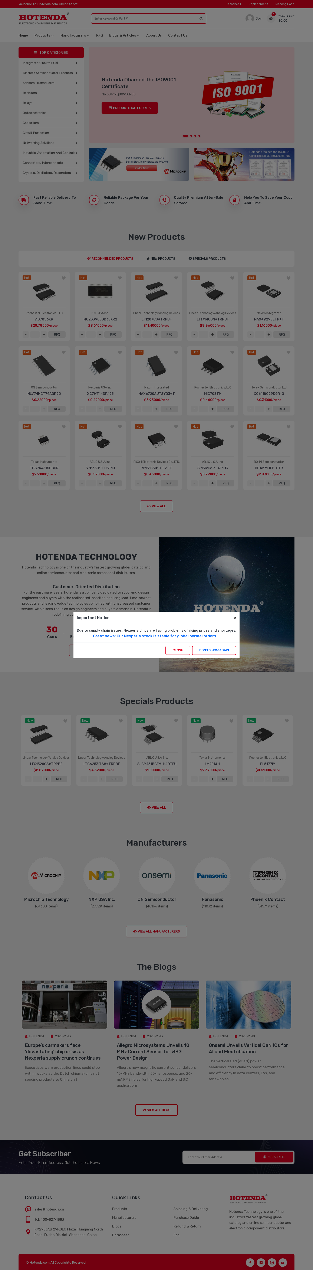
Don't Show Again (214, 650)
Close (178, 650)
